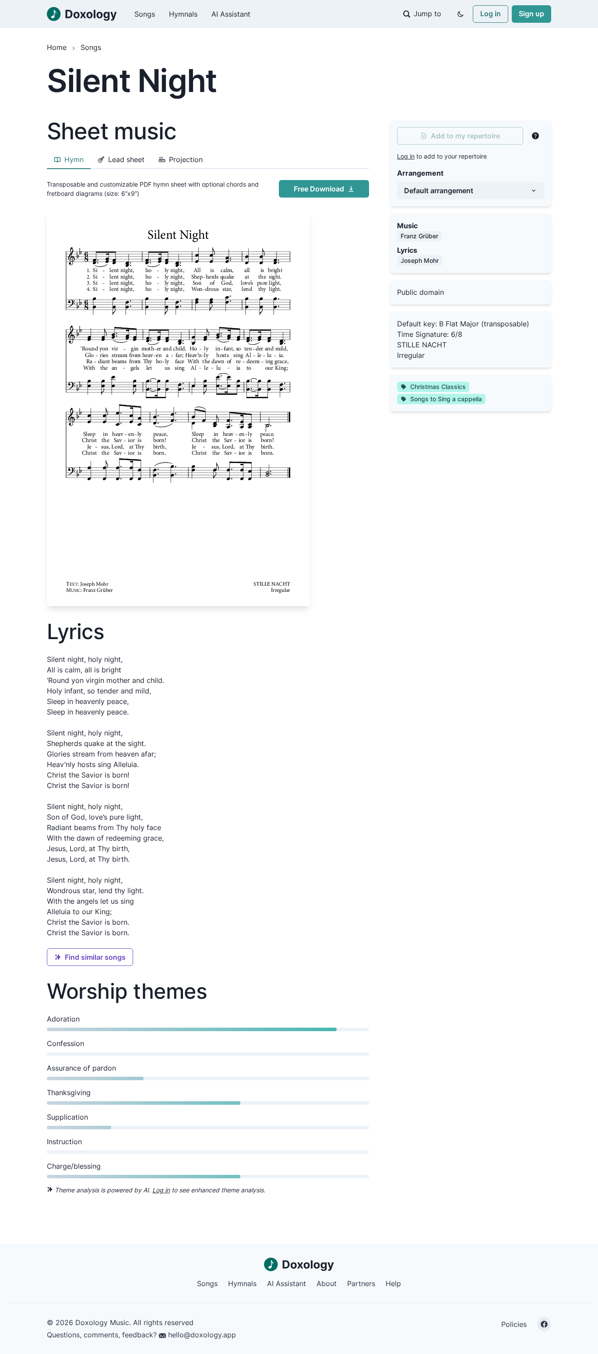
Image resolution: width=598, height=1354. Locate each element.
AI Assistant (230, 14)
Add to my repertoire (465, 135)
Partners (361, 1283)
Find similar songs (95, 957)
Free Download (319, 188)
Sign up (531, 13)
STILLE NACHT (422, 344)
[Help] (535, 136)
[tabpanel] (208, 391)
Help (393, 1283)
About (327, 1283)
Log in (490, 13)
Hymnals (183, 14)
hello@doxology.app (201, 1334)
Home (57, 47)
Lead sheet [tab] (126, 159)
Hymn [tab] (74, 159)
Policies (514, 1324)
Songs (144, 14)
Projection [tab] (186, 159)
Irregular (411, 355)
